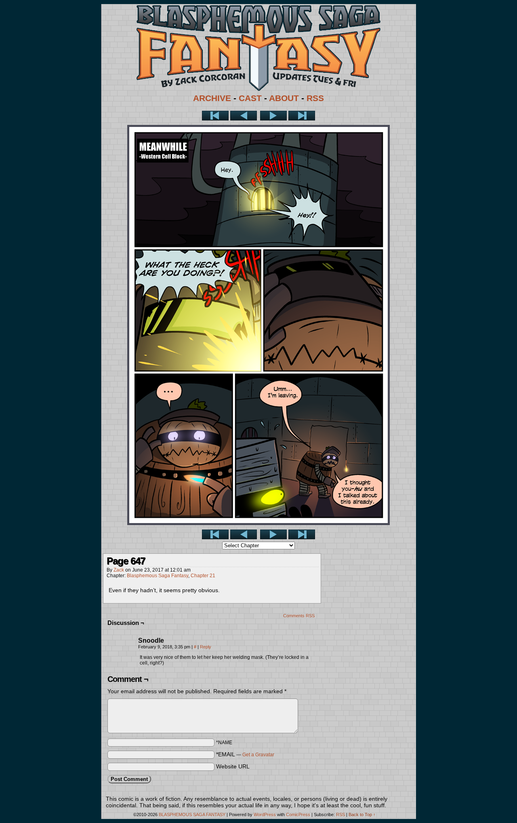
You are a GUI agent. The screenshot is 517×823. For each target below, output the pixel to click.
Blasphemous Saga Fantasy (157, 575)
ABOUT (284, 98)
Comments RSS (299, 615)
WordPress (265, 814)
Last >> (301, 115)
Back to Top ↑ (362, 814)
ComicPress (298, 814)
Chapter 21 (203, 575)
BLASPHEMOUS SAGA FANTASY (192, 814)
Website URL (233, 766)
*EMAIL (245, 754)
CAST (250, 98)
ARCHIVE (212, 98)
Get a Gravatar (258, 755)
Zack (118, 570)
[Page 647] (258, 523)
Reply (205, 646)
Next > (273, 115)
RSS (315, 98)
